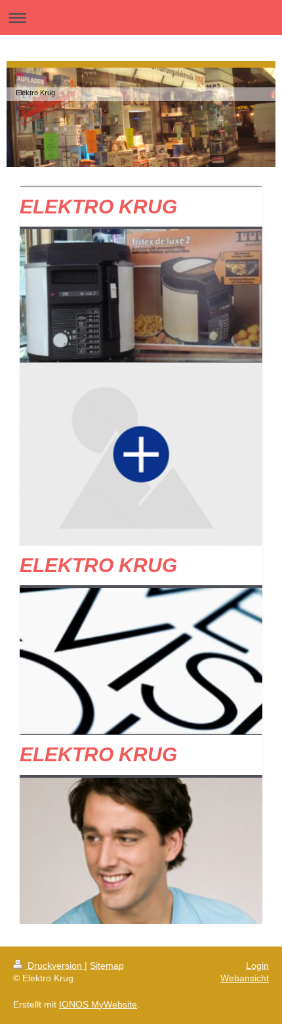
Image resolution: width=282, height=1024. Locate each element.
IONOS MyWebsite (98, 1004)
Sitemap (107, 965)
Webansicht (244, 978)
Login (257, 965)
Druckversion (55, 965)
